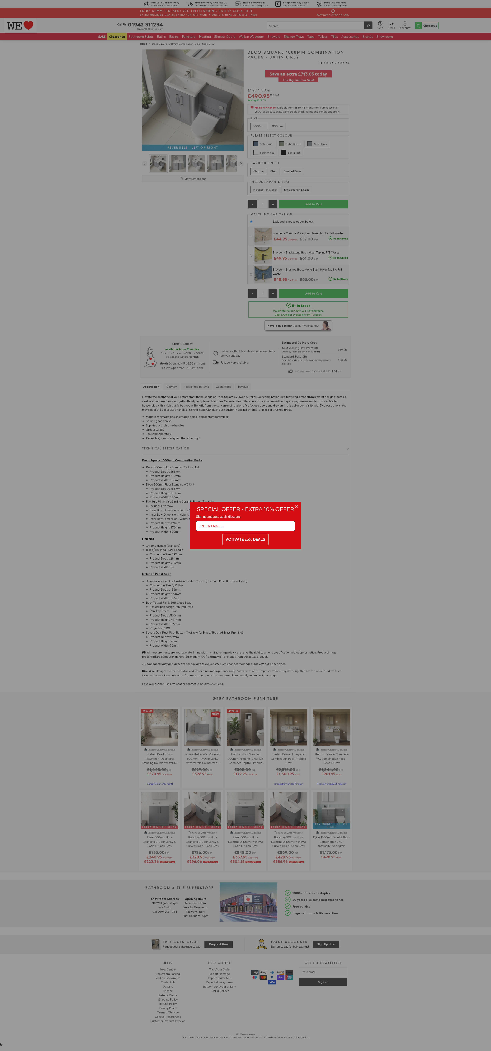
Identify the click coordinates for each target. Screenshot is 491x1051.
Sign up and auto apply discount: (218, 516)
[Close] (296, 506)
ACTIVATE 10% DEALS (245, 539)
